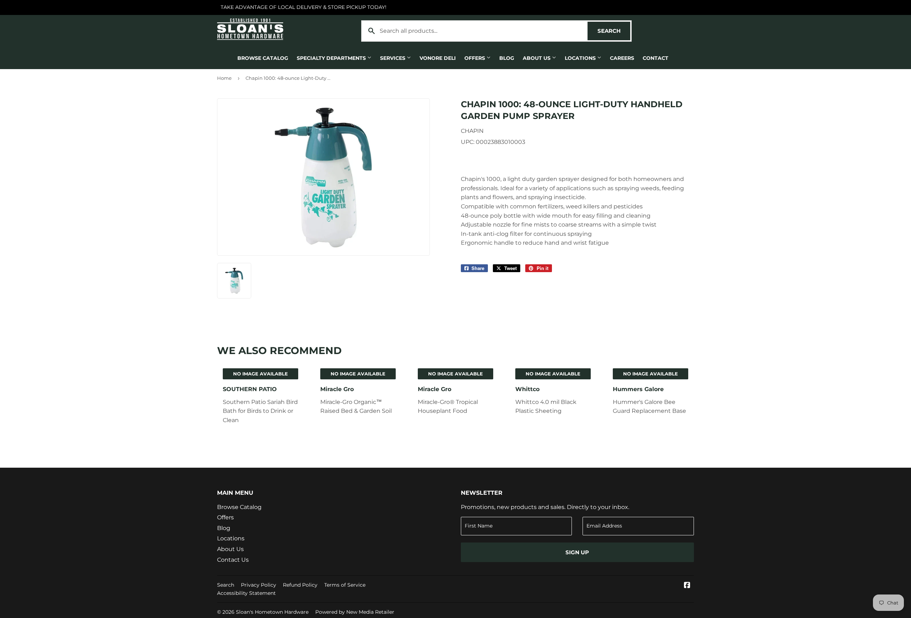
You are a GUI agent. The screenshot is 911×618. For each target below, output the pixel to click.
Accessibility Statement (246, 593)
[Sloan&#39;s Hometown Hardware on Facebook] (687, 585)
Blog (506, 58)
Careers (622, 58)
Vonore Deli (438, 58)
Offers (475, 58)
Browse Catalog (262, 58)
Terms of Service (344, 585)
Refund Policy (300, 585)
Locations (581, 58)
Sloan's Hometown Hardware (272, 612)
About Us (537, 58)
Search (613, 30)
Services (393, 58)
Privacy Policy (258, 585)
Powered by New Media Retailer (354, 612)
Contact (655, 58)
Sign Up (577, 552)
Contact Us (233, 559)
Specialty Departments (332, 58)
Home (224, 78)
